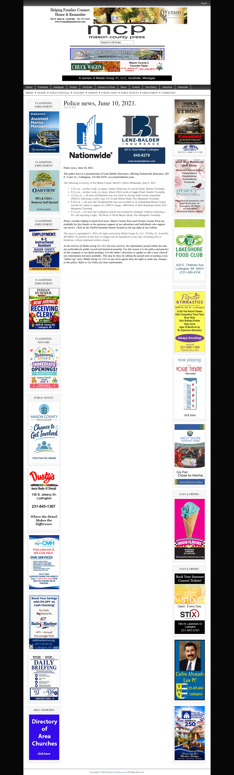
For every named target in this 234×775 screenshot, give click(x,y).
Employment (150, 93)
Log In (204, 3)
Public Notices (130, 93)
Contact (136, 87)
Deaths (41, 93)
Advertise (167, 87)
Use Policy (151, 87)
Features (78, 93)
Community (169, 93)
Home (29, 87)
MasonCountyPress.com (116, 772)
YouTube (87, 87)
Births (29, 93)
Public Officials (59, 93)
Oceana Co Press (106, 87)
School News (109, 93)
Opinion (92, 93)
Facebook (43, 87)
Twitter (73, 87)
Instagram (59, 87)
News (123, 87)
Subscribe (183, 87)
